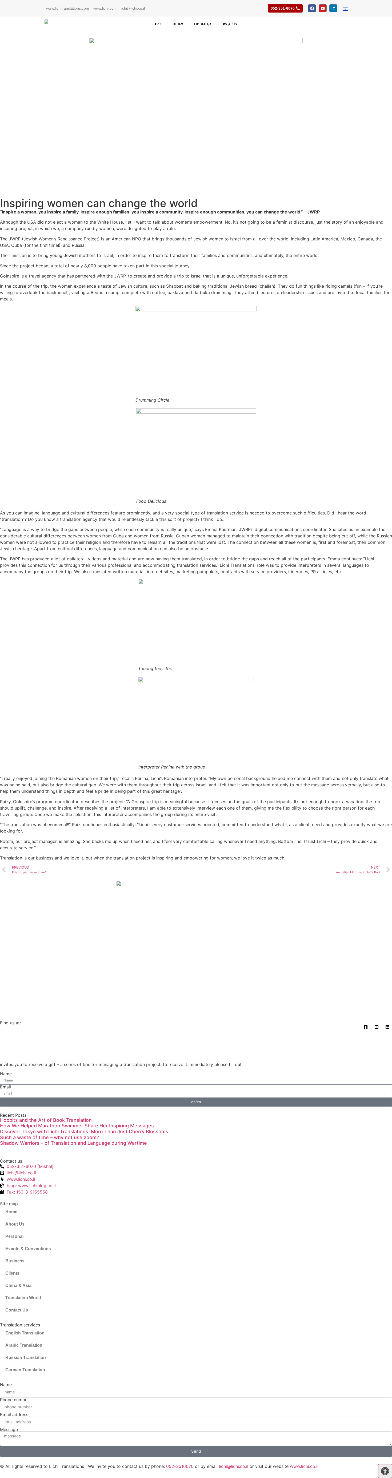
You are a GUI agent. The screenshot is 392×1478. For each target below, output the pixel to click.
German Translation (25, 1370)
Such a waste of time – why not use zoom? (49, 1137)
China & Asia (18, 1285)
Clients (12, 1273)
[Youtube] (323, 8)
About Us (15, 1224)
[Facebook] (312, 8)
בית (158, 24)
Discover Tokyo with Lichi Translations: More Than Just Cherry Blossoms (84, 1131)
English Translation (25, 1333)
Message (9, 1429)
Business (15, 1261)
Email (5, 1087)
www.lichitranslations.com (67, 8)
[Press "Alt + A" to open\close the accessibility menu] (385, 1471)
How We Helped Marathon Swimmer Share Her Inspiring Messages (77, 1125)
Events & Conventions (28, 1248)
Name (6, 1074)
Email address (14, 1414)
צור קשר (230, 24)
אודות (177, 24)
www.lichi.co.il (104, 8)
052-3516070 (180, 1466)
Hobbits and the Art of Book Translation (46, 1120)
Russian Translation (25, 1357)
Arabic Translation (23, 1345)
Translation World (23, 1297)
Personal (14, 1236)
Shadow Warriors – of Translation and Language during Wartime (73, 1143)
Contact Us (16, 1310)
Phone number (14, 1399)
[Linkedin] (333, 8)
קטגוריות (202, 24)
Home (11, 1212)
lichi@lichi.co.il (133, 8)
